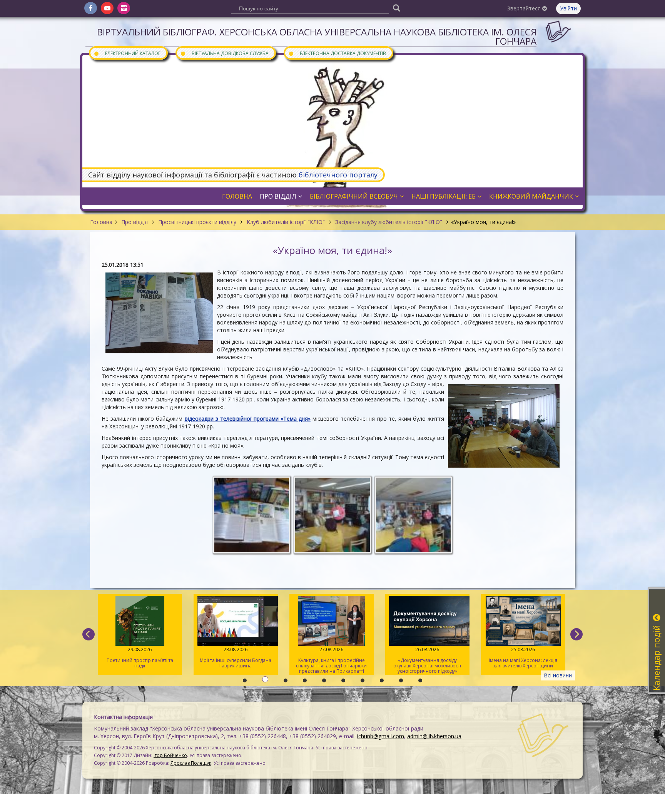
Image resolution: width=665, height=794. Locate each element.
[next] (576, 634)
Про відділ (134, 222)
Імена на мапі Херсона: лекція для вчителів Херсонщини (427, 657)
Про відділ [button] (278, 196)
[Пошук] (396, 7)
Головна (101, 222)
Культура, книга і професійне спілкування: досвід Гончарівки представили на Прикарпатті (236, 660)
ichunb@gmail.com (380, 736)
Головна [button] (237, 196)
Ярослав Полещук (190, 763)
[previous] (88, 634)
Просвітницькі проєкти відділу (197, 222)
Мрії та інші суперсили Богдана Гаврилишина (140, 657)
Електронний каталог (127, 53)
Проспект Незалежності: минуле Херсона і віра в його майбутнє (523, 657)
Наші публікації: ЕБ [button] (443, 196)
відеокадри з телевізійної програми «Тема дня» (248, 418)
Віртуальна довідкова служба (224, 53)
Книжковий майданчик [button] (531, 196)
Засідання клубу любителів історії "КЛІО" (389, 222)
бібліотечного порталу (338, 174)
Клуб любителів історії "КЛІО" (285, 222)
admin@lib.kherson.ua (434, 736)
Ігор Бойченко (170, 755)
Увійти (568, 8)
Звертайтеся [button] (524, 8)
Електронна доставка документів (337, 53)
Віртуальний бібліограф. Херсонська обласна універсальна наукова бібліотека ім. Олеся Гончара (316, 36)
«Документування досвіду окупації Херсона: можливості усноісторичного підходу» (332, 660)
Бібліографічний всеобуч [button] (354, 196)
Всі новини (558, 675)
